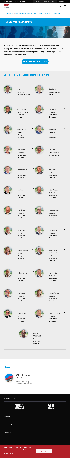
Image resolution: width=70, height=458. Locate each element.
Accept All (44, 451)
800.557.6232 (19, 382)
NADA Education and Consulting (23, 13)
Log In (37, 2)
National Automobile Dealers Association (14, 1)
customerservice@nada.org (23, 383)
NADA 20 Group (38, 13)
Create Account (45, 1)
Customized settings (10, 453)
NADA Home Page (8, 13)
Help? (54, 2)
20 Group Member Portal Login (35, 61)
